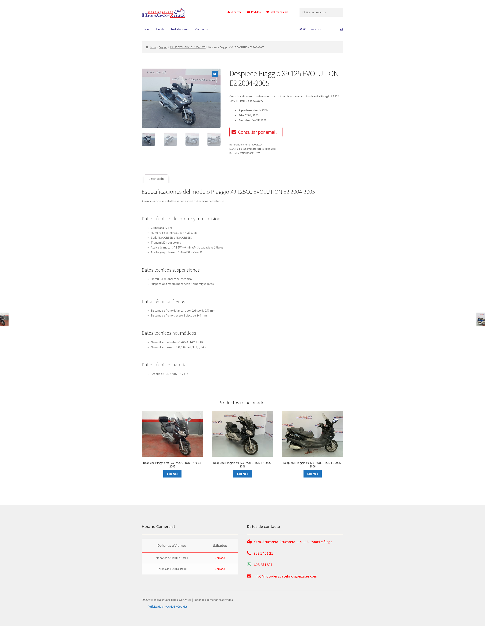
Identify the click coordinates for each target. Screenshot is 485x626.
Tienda (160, 29)
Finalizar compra (279, 12)
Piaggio (163, 47)
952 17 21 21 (263, 553)
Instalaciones (180, 29)
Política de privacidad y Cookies (167, 606)
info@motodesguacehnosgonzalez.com (285, 576)
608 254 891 (263, 564)
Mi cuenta (236, 12)
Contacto (201, 29)
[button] (215, 74)
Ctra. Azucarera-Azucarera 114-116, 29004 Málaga (293, 541)
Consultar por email (257, 132)
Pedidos (256, 12)
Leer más (172, 473)
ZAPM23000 (246, 153)
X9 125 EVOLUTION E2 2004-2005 (188, 47)
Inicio (145, 29)
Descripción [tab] (156, 179)
